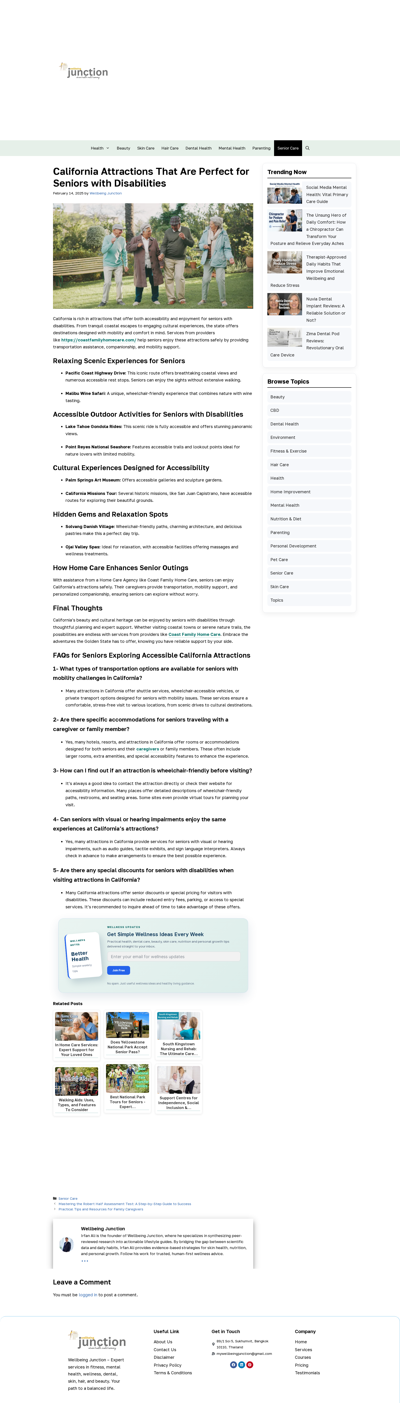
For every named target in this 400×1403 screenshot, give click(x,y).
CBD (274, 410)
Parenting (261, 148)
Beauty (123, 148)
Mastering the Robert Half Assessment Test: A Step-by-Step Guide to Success (125, 1204)
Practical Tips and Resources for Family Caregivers (101, 1209)
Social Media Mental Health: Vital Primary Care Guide (327, 194)
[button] (307, 148)
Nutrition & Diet (285, 518)
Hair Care (169, 148)
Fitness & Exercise (288, 450)
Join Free (118, 970)
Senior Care (288, 148)
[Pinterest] (249, 1364)
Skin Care (145, 148)
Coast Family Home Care (194, 634)
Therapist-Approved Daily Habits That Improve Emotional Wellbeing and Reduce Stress (308, 271)
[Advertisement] (153, 1157)
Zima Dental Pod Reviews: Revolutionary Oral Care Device (307, 344)
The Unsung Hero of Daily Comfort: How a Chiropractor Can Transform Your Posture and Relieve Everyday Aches (308, 229)
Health (97, 148)
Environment (282, 437)
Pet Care (279, 559)
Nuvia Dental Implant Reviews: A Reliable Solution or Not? (326, 309)
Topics (276, 600)
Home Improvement (290, 491)
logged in (88, 1294)
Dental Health (198, 148)
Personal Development (293, 545)
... (85, 1258)
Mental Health (232, 148)
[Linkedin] (241, 1364)
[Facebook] (233, 1364)
